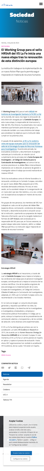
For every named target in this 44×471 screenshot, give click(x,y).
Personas (8, 355)
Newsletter (7, 384)
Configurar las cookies (20, 459)
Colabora (6, 389)
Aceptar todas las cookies (21, 453)
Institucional (5, 46)
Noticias (6, 374)
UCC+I (5, 394)
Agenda (6, 379)
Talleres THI (7, 399)
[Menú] (41, 4)
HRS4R (3, 355)
